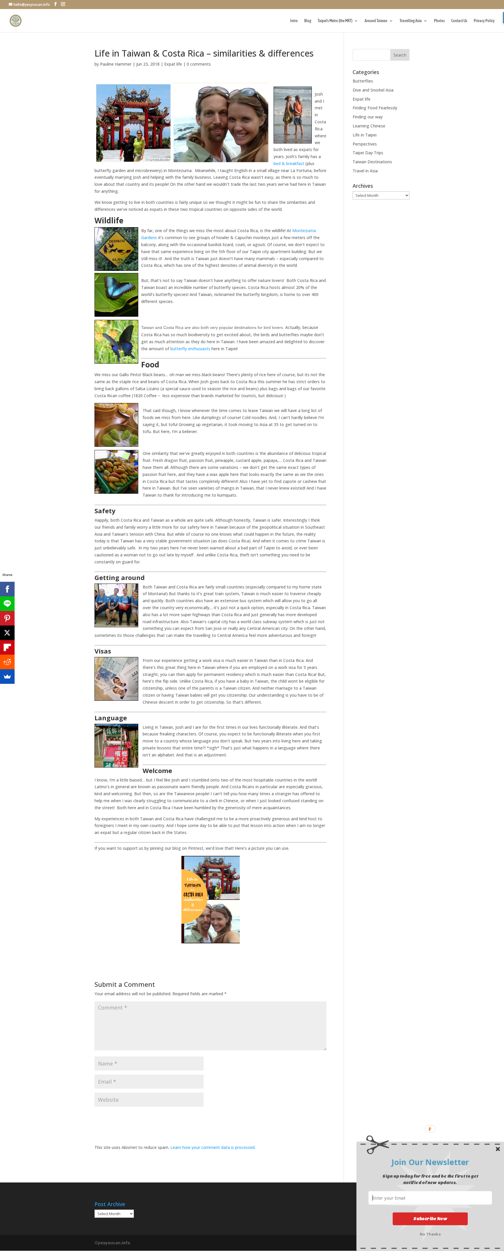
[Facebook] (7, 589)
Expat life (173, 64)
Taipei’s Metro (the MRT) (335, 21)
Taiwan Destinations (372, 161)
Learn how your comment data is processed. (213, 1147)
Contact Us (459, 21)
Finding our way (368, 117)
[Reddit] (7, 662)
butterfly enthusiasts (190, 348)
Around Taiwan (376, 21)
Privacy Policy (484, 21)
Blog (307, 21)
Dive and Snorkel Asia (373, 90)
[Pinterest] (7, 618)
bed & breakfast (289, 163)
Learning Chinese (369, 126)
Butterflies (363, 81)
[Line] (7, 603)
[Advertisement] (381, 295)
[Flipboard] (7, 647)
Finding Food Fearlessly (375, 108)
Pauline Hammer (116, 64)
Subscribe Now (430, 1218)
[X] (7, 632)
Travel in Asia (365, 171)
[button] (430, 1162)
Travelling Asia (411, 21)
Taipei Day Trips (368, 152)
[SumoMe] (7, 676)
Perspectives (365, 144)
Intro (294, 21)
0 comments (199, 64)
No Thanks (430, 1233)
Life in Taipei (365, 135)
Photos (439, 21)
